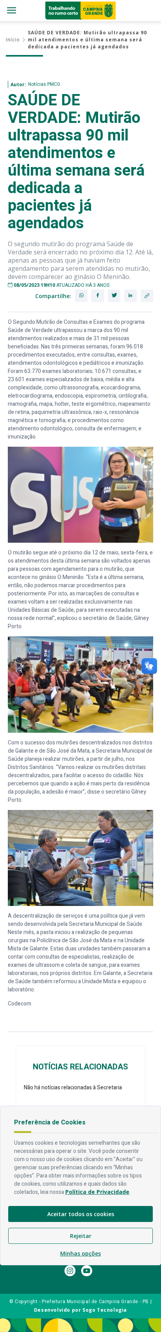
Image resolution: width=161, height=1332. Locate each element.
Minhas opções (80, 1253)
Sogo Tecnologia (104, 1310)
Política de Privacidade (97, 1191)
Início (13, 39)
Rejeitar (80, 1236)
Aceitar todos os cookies (80, 1214)
